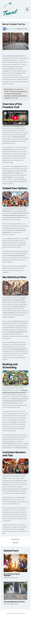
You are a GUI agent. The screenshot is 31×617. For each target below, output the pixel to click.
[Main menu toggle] (27, 9)
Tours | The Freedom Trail (20, 91)
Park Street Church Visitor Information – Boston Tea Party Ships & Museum (15, 96)
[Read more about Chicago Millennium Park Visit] (15, 590)
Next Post (15, 542)
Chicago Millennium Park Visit (14, 602)
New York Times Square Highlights (12, 574)
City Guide (6, 577)
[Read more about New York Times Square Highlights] (15, 563)
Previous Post (15, 539)
